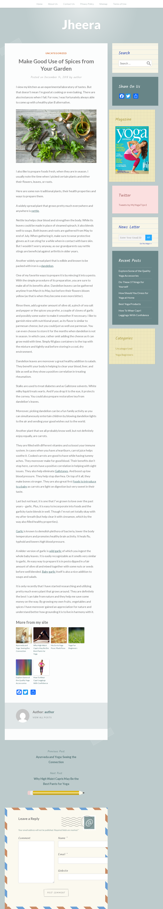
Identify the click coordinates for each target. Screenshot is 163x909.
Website (63, 871)
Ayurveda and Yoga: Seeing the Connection (23, 648)
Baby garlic (49, 571)
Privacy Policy (87, 4)
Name (62, 838)
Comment (24, 838)
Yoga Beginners (124, 354)
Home (40, 4)
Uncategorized (56, 53)
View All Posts (42, 717)
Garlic (19, 531)
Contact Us (69, 4)
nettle (35, 211)
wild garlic (55, 551)
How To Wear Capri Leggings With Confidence (40, 680)
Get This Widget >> (146, 244)
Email (62, 854)
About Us (53, 4)
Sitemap (103, 4)
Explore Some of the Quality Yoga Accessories (23, 680)
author (77, 77)
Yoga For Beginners (72, 646)
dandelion (47, 266)
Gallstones (61, 471)
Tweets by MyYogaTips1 (133, 204)
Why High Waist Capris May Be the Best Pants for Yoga (41, 649)
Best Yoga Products (130, 303)
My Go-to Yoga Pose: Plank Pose (58, 646)
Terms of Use (119, 4)
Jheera (81, 24)
